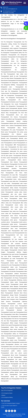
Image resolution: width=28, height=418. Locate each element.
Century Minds (19, 415)
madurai (3, 395)
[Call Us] (26, 24)
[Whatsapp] (26, 28)
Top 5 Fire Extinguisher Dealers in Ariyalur (11, 403)
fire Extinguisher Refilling (7, 397)
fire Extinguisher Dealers (7, 393)
